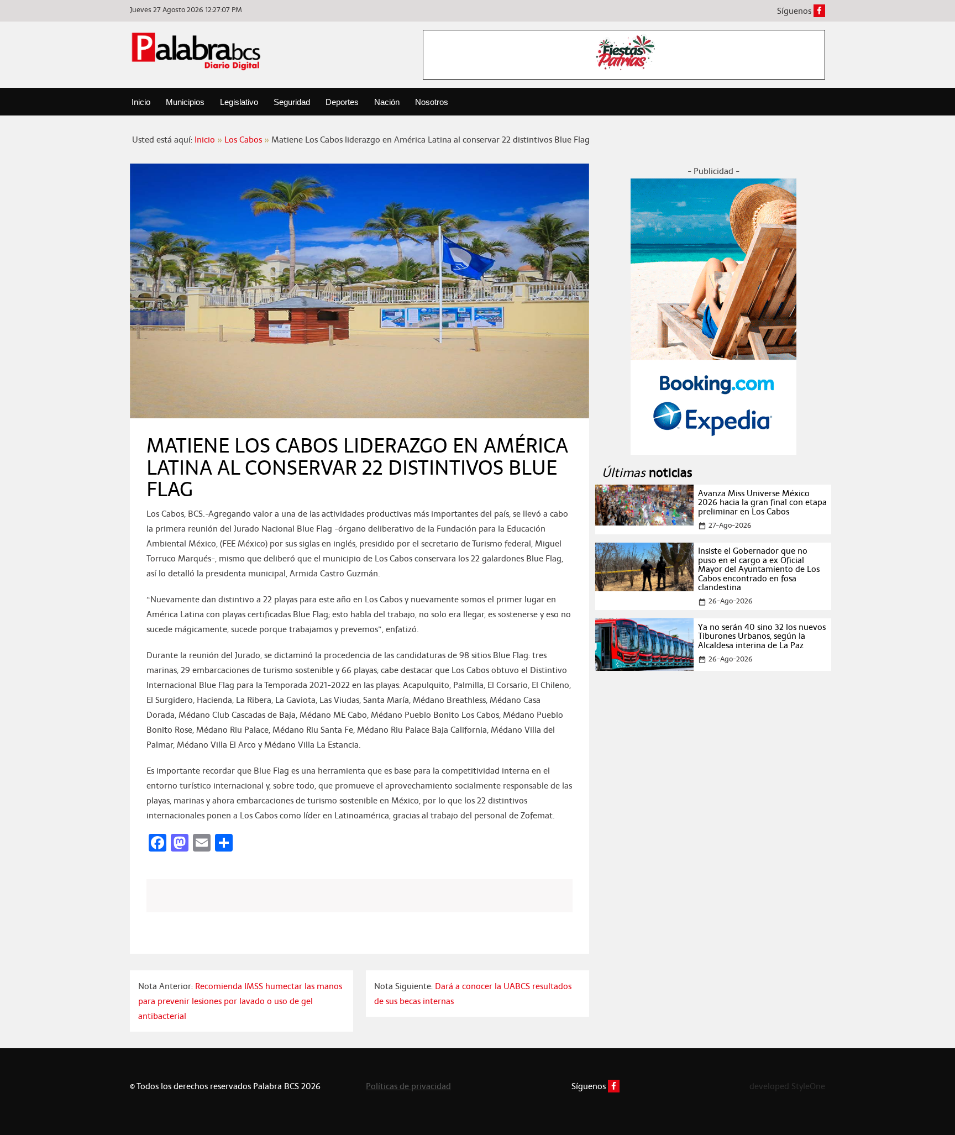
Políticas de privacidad (408, 1086)
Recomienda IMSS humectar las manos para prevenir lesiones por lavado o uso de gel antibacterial (240, 1001)
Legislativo (239, 102)
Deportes (342, 102)
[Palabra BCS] (196, 51)
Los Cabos (243, 139)
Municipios (185, 102)
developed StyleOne (787, 1086)
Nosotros (431, 102)
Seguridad (292, 102)
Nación (387, 102)
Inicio (141, 102)
